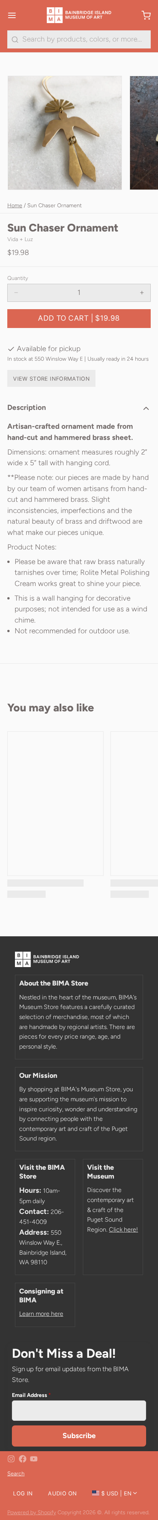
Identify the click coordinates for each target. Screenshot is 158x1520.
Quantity (17, 278)
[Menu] (15, 15)
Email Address (31, 1395)
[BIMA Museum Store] (79, 15)
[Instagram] (11, 1459)
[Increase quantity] (142, 292)
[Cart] (142, 15)
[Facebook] (22, 1459)
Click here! (123, 1229)
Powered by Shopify (31, 1512)
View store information (51, 378)
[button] (79, 318)
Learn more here (41, 1313)
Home (14, 205)
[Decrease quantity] (16, 292)
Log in (23, 1493)
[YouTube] (34, 1459)
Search (16, 1473)
